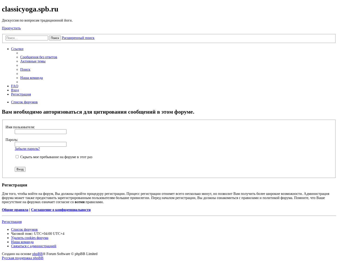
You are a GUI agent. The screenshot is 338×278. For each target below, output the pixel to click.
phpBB (37, 254)
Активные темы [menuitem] (33, 61)
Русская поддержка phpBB (22, 258)
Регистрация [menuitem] (21, 94)
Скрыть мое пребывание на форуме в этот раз (55, 157)
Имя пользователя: (20, 127)
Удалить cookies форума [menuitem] (29, 238)
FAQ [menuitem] (14, 86)
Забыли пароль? (27, 149)
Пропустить (11, 28)
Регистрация (12, 222)
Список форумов (24, 229)
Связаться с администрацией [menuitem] (33, 246)
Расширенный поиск (78, 38)
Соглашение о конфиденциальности (61, 210)
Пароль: (12, 140)
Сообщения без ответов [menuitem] (38, 57)
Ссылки (17, 49)
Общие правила (15, 210)
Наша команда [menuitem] (31, 78)
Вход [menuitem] (15, 90)
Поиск (55, 38)
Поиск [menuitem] (25, 69)
